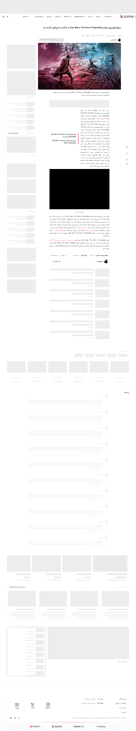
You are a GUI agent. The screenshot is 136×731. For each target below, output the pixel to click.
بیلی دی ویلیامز (82, 228)
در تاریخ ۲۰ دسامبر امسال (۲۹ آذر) (61, 240)
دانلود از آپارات (79, 212)
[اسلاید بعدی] (4, 148)
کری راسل (89, 230)
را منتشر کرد (102, 119)
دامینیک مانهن (60, 230)
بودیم (107, 127)
